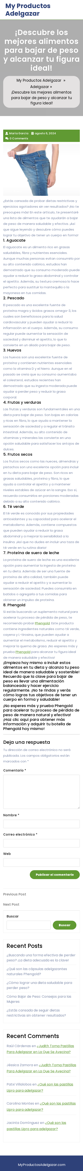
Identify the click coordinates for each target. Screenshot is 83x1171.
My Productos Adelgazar (28, 9)
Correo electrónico (20, 834)
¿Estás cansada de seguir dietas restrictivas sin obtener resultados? (36, 1013)
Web (7, 854)
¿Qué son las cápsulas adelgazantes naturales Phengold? (37, 971)
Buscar (13, 916)
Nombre (11, 815)
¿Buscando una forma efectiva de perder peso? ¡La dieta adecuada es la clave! (41, 958)
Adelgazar (39, 86)
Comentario (14, 770)
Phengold (42, 623)
